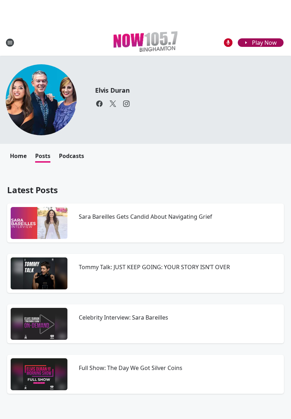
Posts (42, 156)
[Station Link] (145, 42)
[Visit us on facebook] (99, 103)
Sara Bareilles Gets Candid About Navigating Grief (145, 217)
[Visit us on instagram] (126, 103)
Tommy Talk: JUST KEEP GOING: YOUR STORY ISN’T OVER (154, 267)
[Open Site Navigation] (10, 42)
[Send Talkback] (228, 42)
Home (18, 156)
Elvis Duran (112, 90)
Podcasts (71, 156)
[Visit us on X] (113, 103)
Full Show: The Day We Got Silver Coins (130, 368)
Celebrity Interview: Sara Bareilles (123, 317)
